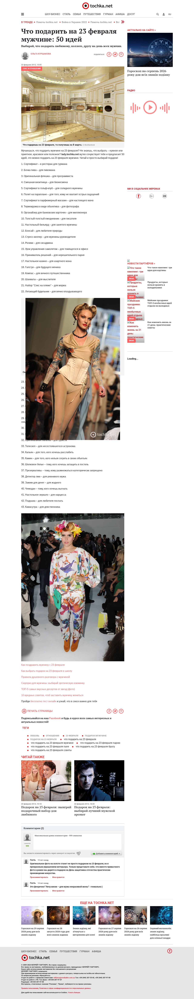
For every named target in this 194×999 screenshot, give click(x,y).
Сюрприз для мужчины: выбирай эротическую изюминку (53, 683)
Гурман (108, 14)
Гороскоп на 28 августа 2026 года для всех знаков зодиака (58, 931)
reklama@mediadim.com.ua (64, 978)
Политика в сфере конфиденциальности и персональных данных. (65, 988)
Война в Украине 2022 (74, 22)
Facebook (55, 718)
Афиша (120, 14)
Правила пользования (29, 988)
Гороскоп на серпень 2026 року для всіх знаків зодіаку (148, 73)
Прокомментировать (39, 877)
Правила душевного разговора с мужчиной (45, 677)
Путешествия (92, 14)
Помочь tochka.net (47, 22)
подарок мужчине (96, 735)
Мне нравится (58, 877)
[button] (164, 14)
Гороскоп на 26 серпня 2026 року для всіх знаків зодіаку (135, 931)
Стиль (66, 14)
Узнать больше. (74, 993)
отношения (52, 735)
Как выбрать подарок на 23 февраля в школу (46, 671)
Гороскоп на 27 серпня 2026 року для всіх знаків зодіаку (110, 931)
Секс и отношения (32, 69)
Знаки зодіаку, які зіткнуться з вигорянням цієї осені (84, 931)
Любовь (34, 735)
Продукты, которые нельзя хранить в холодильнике (157, 285)
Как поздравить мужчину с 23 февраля (43, 665)
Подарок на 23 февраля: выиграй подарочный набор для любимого (46, 810)
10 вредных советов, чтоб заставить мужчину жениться (52, 695)
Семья (77, 14)
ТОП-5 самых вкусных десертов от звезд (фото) (48, 689)
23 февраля (72, 735)
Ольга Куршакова (41, 54)
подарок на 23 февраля (43, 739)
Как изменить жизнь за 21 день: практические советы (159, 325)
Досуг (131, 14)
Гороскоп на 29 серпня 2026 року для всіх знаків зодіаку (32, 931)
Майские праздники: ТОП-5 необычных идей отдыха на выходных (159, 303)
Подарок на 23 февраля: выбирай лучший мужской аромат (94, 810)
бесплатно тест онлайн (43, 701)
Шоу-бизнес (52, 14)
